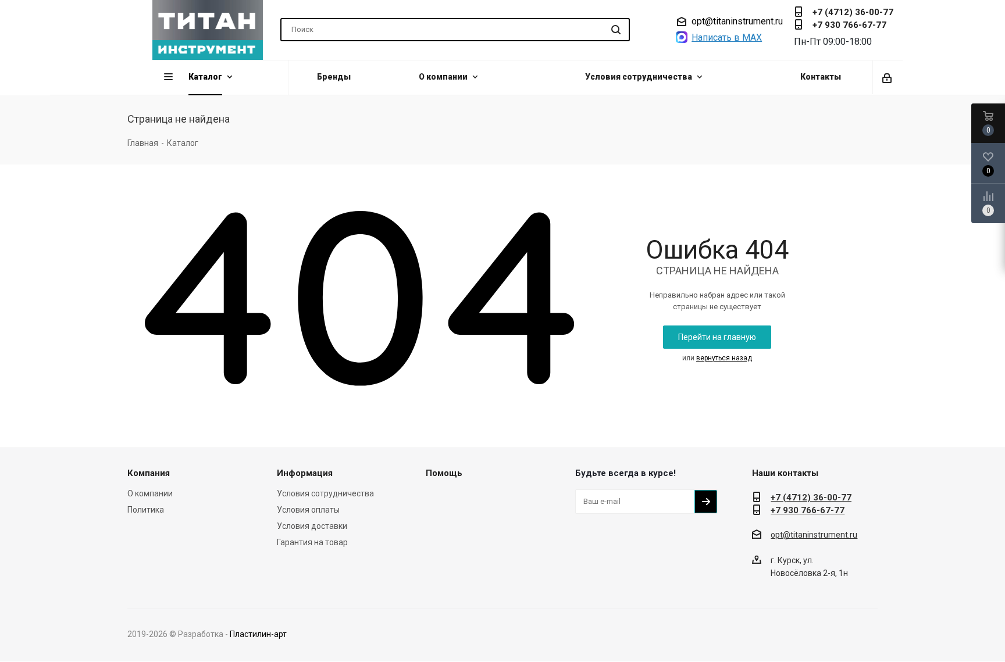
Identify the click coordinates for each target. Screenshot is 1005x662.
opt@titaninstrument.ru (737, 21)
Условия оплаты (308, 509)
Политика (145, 509)
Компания (148, 473)
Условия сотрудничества (325, 493)
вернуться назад (724, 358)
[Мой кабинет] (888, 77)
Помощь (444, 473)
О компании (150, 493)
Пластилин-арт (258, 634)
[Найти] (616, 29)
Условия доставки (312, 526)
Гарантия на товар (312, 542)
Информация (305, 473)
